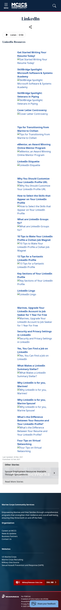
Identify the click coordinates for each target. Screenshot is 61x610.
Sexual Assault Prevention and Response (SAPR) (23, 565)
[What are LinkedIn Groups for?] (35, 227)
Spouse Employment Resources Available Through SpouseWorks (25, 473)
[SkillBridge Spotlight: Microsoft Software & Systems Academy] (35, 83)
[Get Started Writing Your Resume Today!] (35, 61)
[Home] (19, 5)
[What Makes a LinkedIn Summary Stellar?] (35, 374)
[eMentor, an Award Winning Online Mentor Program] (35, 153)
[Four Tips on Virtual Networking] (35, 449)
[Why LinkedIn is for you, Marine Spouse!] (35, 408)
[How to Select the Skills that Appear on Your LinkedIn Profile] (35, 209)
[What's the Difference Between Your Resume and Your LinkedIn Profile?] (35, 430)
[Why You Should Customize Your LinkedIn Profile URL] (35, 187)
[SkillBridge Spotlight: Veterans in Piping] (35, 101)
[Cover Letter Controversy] (32, 113)
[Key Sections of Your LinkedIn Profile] (35, 282)
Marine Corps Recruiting (12, 559)
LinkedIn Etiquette (28, 161)
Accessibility (25, 601)
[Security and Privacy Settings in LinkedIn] (35, 340)
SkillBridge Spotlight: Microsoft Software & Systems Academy (35, 73)
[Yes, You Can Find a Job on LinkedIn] (35, 357)
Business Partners (9, 536)
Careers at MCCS (9, 530)
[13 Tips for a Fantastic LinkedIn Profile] (35, 265)
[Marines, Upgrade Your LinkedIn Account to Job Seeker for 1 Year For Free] (35, 321)
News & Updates (9, 533)
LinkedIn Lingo (26, 290)
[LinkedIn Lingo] (26, 294)
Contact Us (6, 539)
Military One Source (10, 562)
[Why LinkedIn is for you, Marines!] (35, 391)
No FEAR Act (26, 596)
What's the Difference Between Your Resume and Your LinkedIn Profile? (33, 420)
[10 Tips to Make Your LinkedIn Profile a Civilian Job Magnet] (35, 246)
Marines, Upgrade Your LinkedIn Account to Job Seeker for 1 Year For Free (32, 311)
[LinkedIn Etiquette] (28, 165)
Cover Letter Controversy (32, 110)
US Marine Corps (9, 556)
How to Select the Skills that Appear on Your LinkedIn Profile (33, 199)
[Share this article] (30, 27)
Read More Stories (14, 481)
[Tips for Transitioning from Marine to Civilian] (35, 135)
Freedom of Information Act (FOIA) (34, 599)
